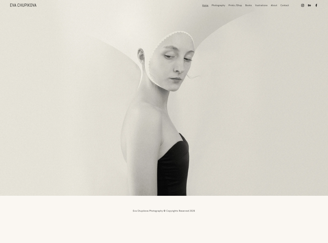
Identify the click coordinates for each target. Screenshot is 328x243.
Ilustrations (261, 5)
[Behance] (309, 5)
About (274, 5)
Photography (218, 5)
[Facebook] (316, 5)
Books (248, 5)
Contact (285, 5)
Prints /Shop (235, 5)
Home (205, 5)
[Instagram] (302, 5)
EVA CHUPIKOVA (23, 5)
